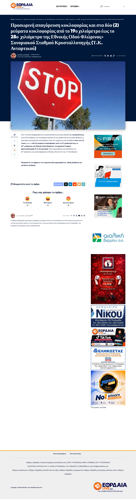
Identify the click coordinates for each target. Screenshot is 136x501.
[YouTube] (79, 215)
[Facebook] (74, 215)
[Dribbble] (84, 215)
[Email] (14, 150)
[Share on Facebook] (14, 141)
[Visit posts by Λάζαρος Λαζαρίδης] (13, 56)
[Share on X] (105, 55)
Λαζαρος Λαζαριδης (23, 54)
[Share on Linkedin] (108, 55)
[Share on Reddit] (111, 55)
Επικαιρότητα (19, 19)
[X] (76, 215)
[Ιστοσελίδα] (72, 215)
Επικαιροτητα (35, 54)
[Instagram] (82, 215)
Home (12, 19)
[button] (113, 55)
